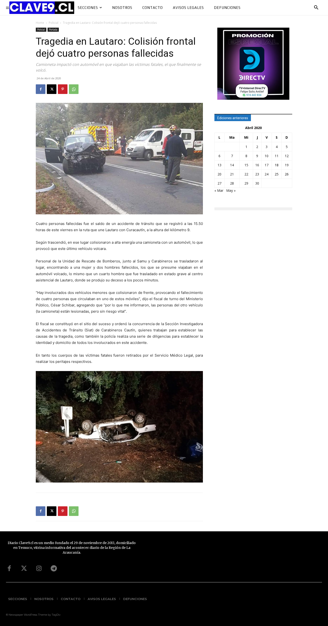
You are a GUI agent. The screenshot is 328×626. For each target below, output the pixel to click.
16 (257, 165)
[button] (316, 7)
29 (246, 183)
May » (231, 190)
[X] (51, 89)
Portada (53, 29)
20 (219, 174)
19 (287, 165)
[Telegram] (54, 568)
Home (40, 23)
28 (232, 183)
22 (246, 174)
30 (257, 183)
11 (277, 156)
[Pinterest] (62, 89)
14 (232, 165)
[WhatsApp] (74, 89)
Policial (53, 23)
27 (219, 183)
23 (257, 174)
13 (219, 165)
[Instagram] (39, 568)
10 (266, 156)
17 (266, 165)
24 (266, 174)
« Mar (218, 190)
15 (246, 165)
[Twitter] (24, 568)
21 (232, 174)
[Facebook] (40, 89)
